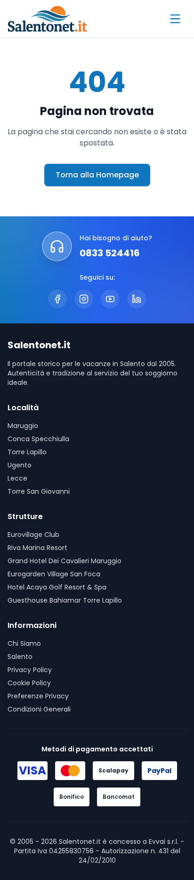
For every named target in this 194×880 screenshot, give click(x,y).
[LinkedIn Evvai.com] (136, 299)
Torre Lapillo (27, 452)
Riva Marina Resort (37, 547)
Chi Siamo (24, 643)
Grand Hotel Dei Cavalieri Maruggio (64, 561)
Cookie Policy (29, 683)
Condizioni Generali (39, 709)
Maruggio (23, 425)
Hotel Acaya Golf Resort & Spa (57, 587)
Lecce (17, 478)
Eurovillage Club (33, 534)
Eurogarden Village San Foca (54, 574)
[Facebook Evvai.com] (57, 299)
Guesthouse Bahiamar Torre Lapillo (65, 600)
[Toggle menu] (175, 19)
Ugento (20, 465)
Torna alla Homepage (97, 174)
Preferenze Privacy (38, 696)
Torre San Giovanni (39, 491)
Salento (20, 656)
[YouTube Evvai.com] (110, 299)
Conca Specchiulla (38, 439)
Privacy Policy (30, 669)
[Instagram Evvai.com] (83, 299)
